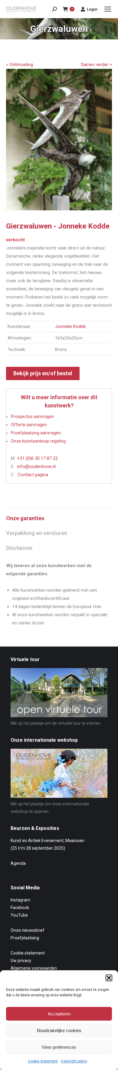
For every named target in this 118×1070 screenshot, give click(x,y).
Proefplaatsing (25, 937)
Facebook (20, 907)
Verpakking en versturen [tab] (36, 533)
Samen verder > (96, 64)
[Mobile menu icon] (107, 9)
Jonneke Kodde (70, 326)
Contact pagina (33, 474)
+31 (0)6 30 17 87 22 (37, 458)
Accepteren (59, 1013)
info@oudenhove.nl (36, 466)
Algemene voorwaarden (34, 968)
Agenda (18, 863)
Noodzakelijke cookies (59, 1030)
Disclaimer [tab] (19, 548)
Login (92, 9)
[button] (109, 978)
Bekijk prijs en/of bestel (42, 373)
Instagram (20, 900)
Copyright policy (74, 1061)
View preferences (59, 1047)
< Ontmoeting (19, 64)
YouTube (19, 915)
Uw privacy (21, 960)
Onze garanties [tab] (25, 518)
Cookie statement (43, 1061)
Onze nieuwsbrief (27, 930)
